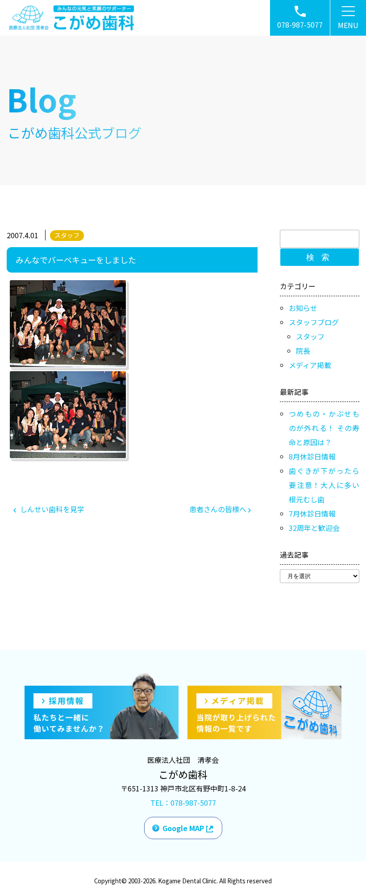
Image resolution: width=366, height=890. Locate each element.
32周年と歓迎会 (314, 527)
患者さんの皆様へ (218, 509)
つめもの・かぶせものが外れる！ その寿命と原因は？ (324, 427)
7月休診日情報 (312, 513)
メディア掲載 (310, 365)
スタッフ (66, 235)
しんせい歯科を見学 (51, 509)
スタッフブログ (314, 322)
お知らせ (303, 307)
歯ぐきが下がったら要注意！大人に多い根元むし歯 (324, 485)
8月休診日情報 (312, 456)
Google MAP (183, 828)
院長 (303, 350)
